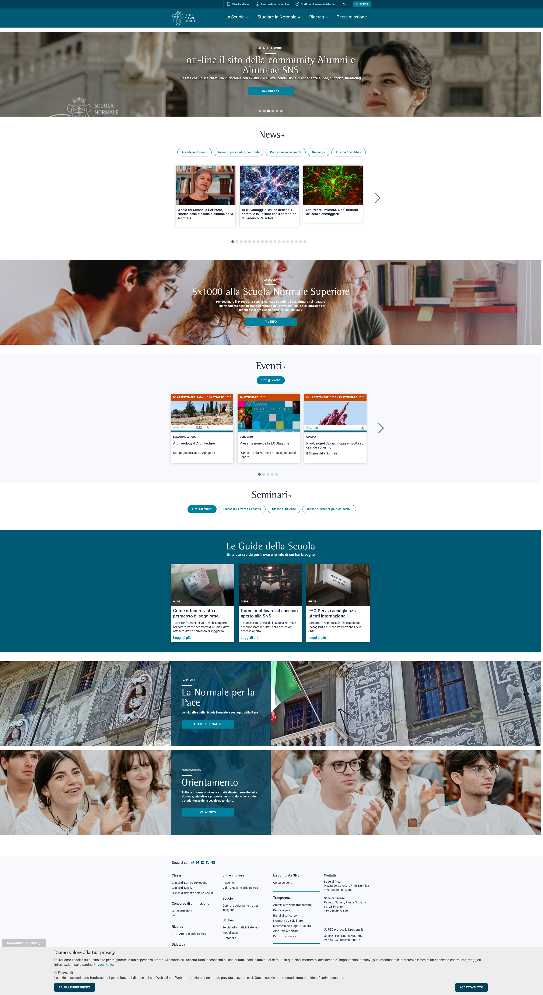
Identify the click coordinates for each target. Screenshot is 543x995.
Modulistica (230, 932)
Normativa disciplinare (288, 920)
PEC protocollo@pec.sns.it (345, 929)
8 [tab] (262, 242)
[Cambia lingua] (347, 4)
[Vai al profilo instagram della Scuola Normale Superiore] (192, 862)
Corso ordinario (182, 911)
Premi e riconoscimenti (285, 152)
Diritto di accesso (284, 936)
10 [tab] (271, 242)
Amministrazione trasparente (292, 905)
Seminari (269, 495)
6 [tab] (281, 111)
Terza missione (352, 17)
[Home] (184, 18)
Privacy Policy (104, 965)
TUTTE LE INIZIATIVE (208, 724)
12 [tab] (279, 242)
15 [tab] (292, 242)
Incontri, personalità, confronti (238, 152)
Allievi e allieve (240, 4)
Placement (230, 882)
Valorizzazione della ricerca (240, 887)
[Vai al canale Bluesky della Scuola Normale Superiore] (197, 862)
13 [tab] (283, 242)
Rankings (318, 152)
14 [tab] (288, 242)
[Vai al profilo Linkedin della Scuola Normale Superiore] (202, 862)
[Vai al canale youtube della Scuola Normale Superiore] (213, 862)
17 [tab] (300, 242)
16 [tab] (296, 242)
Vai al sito (208, 812)
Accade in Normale (194, 152)
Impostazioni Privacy (24, 943)
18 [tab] (305, 242)
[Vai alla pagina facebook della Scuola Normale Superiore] (207, 862)
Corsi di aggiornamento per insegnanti (240, 907)
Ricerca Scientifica (348, 152)
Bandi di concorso (285, 915)
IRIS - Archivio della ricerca (189, 933)
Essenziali (65, 973)
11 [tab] (275, 242)
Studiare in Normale (277, 17)
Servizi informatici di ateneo (241, 927)
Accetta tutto (471, 987)
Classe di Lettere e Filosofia (242, 509)
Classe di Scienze (284, 509)
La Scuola (235, 17)
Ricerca (316, 17)
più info (271, 321)
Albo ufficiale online (285, 931)
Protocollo (229, 938)
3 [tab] (268, 111)
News (269, 135)
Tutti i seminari (202, 509)
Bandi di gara (282, 910)
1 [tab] (260, 111)
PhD (174, 916)
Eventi (268, 366)
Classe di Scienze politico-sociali (329, 509)
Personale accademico (274, 4)
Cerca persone (282, 882)
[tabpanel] (270, 74)
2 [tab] (264, 111)
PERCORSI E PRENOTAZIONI (271, 85)
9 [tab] (267, 242)
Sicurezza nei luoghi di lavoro (292, 926)
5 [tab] (277, 111)
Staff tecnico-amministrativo (318, 4)
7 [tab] (258, 242)
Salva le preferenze (74, 987)
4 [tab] (273, 111)
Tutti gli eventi (271, 380)
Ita (344, 4)
